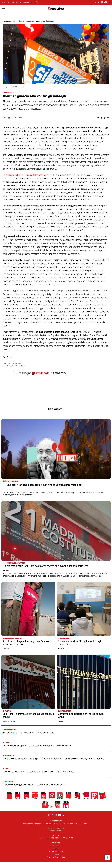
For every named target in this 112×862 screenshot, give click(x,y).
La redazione (16, 2)
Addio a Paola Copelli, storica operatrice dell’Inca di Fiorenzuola (37, 745)
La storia (56, 854)
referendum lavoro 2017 (14, 366)
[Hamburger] (3, 9)
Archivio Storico (18, 21)
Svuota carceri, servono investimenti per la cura (28, 732)
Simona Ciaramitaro (9, 721)
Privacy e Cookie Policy (56, 857)
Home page (7, 21)
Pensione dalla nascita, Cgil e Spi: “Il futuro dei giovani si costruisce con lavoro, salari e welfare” (54, 758)
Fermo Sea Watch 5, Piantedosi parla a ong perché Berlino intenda (39, 771)
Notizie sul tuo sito (56, 851)
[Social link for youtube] (105, 2)
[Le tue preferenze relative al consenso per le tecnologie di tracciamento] (107, 857)
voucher (17, 363)
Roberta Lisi (10, 489)
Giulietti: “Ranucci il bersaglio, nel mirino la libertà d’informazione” (44, 484)
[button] (98, 118)
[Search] (37, 2)
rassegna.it (30, 21)
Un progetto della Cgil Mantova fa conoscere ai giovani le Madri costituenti (46, 565)
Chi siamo (56, 843)
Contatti (5, 2)
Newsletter (27, 2)
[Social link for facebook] (99, 2)
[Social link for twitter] (95, 2)
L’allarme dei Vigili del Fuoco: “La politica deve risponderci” (34, 784)
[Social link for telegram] (110, 2)
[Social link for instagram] (102, 2)
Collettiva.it (56, 821)
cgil (9, 363)
